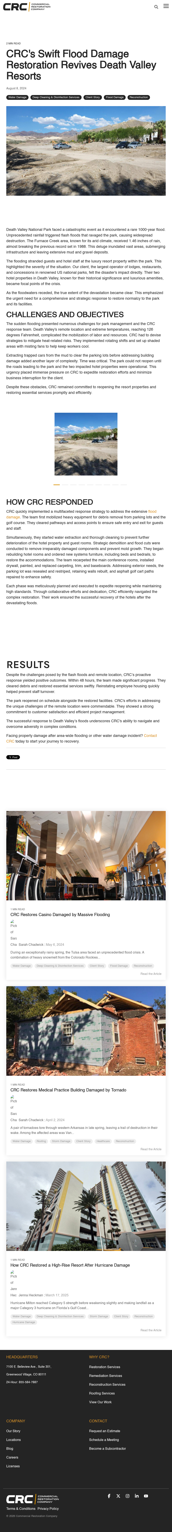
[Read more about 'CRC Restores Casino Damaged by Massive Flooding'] (86, 856)
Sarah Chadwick (30, 945)
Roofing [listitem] (41, 1141)
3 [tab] (72, 487)
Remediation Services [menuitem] (105, 1376)
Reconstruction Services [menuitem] (107, 1385)
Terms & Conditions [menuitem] (20, 1509)
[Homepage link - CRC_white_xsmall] (32, 1502)
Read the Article (151, 974)
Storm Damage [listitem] (61, 1141)
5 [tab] (89, 487)
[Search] (156, 7)
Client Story (93, 97)
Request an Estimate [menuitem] (104, 1431)
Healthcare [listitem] (103, 1141)
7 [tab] (106, 487)
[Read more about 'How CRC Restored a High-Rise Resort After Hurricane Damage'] (86, 1206)
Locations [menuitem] (13, 1440)
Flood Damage (115, 97)
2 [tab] (64, 487)
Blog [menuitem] (9, 1449)
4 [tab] (81, 487)
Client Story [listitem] (97, 966)
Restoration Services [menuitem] (104, 1367)
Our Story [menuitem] (13, 1431)
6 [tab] (97, 487)
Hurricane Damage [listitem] (24, 1322)
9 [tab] (123, 487)
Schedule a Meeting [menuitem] (104, 1440)
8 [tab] (114, 487)
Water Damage (17, 97)
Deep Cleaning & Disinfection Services (56, 97)
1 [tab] (55, 487)
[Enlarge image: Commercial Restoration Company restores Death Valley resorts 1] (86, 444)
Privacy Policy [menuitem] (48, 1509)
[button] (166, 5)
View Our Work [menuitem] (100, 1402)
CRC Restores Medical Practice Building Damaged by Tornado (68, 1090)
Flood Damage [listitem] (119, 966)
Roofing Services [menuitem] (102, 1393)
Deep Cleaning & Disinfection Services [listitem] (60, 966)
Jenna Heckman (30, 1295)
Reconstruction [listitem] (143, 966)
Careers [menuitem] (12, 1457)
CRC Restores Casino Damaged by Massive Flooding (60, 915)
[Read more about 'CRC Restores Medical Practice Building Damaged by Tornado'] (86, 1031)
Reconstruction (139, 97)
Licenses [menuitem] (13, 1466)
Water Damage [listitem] (22, 966)
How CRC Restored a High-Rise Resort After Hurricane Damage (70, 1265)
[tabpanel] (86, 444)
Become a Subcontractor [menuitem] (107, 1449)
